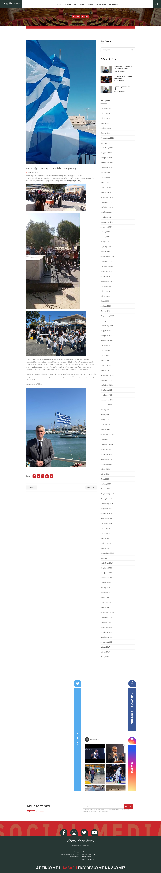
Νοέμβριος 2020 (106, 449)
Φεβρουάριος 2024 (107, 257)
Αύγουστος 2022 (106, 345)
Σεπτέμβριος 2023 (107, 281)
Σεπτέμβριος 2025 (107, 163)
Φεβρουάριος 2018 (107, 612)
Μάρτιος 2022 (106, 370)
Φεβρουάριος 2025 (107, 197)
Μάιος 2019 (105, 538)
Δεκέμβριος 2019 (107, 504)
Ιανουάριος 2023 (106, 321)
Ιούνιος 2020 (105, 474)
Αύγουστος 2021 (106, 405)
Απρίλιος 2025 (106, 187)
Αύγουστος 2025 (106, 168)
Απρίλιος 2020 (106, 484)
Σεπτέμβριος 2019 (107, 518)
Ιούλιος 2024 (105, 232)
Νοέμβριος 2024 (106, 212)
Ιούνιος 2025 (105, 177)
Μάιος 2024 (105, 242)
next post (90, 487)
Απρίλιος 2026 (106, 128)
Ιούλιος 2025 (105, 173)
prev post (32, 487)
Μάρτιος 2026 (106, 133)
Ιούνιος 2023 (105, 296)
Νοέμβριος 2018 (106, 568)
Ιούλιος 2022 (105, 350)
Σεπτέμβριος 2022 (107, 341)
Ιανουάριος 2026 (106, 143)
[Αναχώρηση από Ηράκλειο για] (95, 774)
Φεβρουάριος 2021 (107, 434)
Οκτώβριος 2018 (106, 573)
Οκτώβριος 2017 (106, 632)
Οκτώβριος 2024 (106, 217)
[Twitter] (83, 16)
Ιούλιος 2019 (105, 528)
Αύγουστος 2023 (106, 286)
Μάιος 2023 (105, 301)
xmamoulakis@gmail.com (80, 845)
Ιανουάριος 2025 (106, 202)
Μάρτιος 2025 (106, 192)
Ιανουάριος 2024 (106, 261)
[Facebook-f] (74, 16)
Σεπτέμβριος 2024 (107, 222)
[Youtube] (87, 16)
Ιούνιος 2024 (105, 237)
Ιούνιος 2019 (105, 533)
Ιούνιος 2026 (105, 118)
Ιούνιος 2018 (105, 593)
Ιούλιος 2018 (105, 588)
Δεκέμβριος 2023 (107, 266)
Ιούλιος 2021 (105, 410)
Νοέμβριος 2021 (106, 390)
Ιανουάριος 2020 (106, 499)
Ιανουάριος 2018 (106, 617)
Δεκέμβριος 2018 (107, 563)
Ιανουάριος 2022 (106, 380)
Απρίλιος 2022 (106, 365)
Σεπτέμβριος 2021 (107, 400)
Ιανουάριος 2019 (106, 558)
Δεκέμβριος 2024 (107, 207)
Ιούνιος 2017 (105, 652)
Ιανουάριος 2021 (106, 439)
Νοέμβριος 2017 (106, 627)
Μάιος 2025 (105, 182)
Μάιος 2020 (105, 479)
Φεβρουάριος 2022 (107, 375)
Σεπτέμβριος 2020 (107, 459)
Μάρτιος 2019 (106, 548)
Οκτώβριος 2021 (106, 395)
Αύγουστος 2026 (106, 108)
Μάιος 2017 (105, 657)
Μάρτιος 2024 (106, 252)
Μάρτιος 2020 (106, 489)
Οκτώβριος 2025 (106, 158)
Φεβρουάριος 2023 (107, 316)
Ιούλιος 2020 (105, 469)
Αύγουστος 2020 (106, 464)
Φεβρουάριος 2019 (107, 553)
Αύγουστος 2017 (106, 642)
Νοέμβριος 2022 (106, 331)
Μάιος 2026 (105, 123)
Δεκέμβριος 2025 (107, 148)
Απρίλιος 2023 (106, 306)
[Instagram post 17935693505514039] (95, 753)
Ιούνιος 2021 (105, 415)
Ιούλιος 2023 (105, 291)
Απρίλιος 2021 (106, 425)
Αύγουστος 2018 (106, 583)
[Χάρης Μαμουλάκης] (11, 4)
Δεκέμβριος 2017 (107, 622)
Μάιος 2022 (105, 360)
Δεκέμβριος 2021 (107, 385)
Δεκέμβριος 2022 (107, 326)
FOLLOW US (77, 739)
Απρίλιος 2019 (106, 543)
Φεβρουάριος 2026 (107, 138)
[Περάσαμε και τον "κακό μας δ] (115, 774)
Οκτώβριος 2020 (106, 454)
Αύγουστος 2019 (106, 523)
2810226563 (74, 857)
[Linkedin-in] (78, 16)
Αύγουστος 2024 (106, 227)
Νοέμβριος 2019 (106, 509)
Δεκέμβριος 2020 (107, 444)
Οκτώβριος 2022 (106, 336)
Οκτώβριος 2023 (106, 276)
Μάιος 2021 (105, 420)
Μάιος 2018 (105, 598)
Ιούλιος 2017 (105, 647)
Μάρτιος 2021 (106, 429)
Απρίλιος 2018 (106, 602)
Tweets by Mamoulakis (37, 681)
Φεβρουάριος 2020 (107, 494)
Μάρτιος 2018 (106, 607)
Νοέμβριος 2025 (106, 153)
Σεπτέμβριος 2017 (107, 637)
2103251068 (86, 857)
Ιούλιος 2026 (105, 113)
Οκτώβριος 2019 (106, 513)
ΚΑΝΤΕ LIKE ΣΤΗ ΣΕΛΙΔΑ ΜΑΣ (131, 709)
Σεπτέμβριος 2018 (107, 578)
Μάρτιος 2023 (106, 311)
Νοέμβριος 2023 (106, 271)
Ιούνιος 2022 (105, 355)
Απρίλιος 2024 (106, 247)
